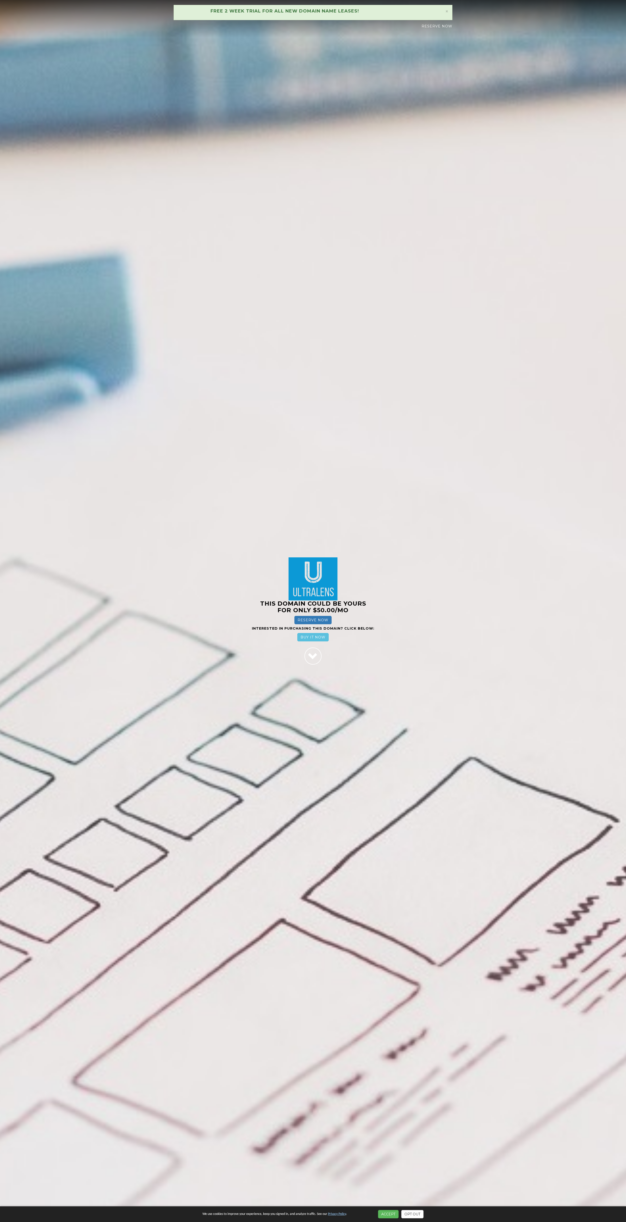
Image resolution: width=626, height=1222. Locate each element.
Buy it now (313, 637)
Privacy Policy (337, 1214)
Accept (388, 1214)
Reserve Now (437, 26)
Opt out (412, 1214)
